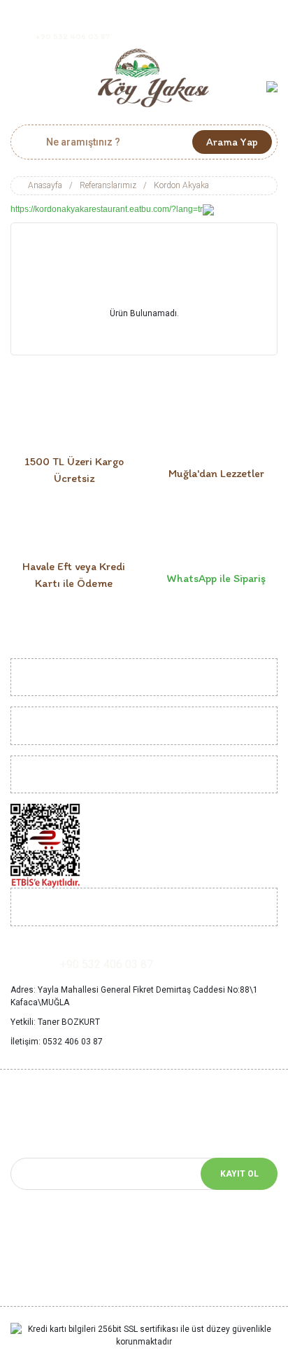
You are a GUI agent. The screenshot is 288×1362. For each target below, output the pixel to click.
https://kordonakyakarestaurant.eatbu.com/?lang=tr (106, 209)
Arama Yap (232, 142)
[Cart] (272, 86)
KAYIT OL (239, 1174)
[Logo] (154, 78)
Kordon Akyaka (181, 185)
